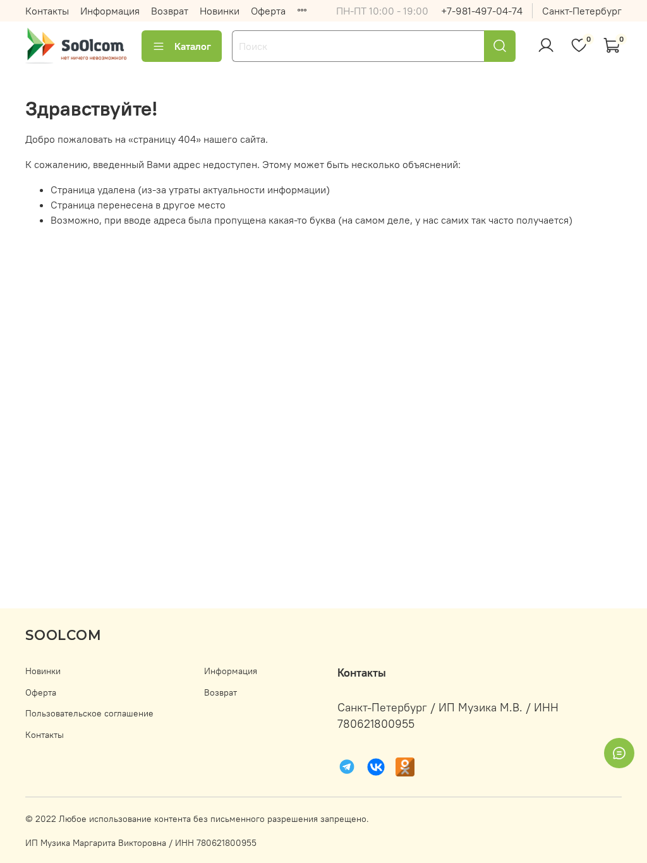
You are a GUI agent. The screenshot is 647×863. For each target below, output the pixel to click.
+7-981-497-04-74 (482, 10)
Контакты (47, 10)
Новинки (219, 10)
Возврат (169, 10)
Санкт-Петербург (582, 10)
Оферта (268, 10)
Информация (110, 10)
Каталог (192, 46)
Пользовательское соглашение (89, 713)
